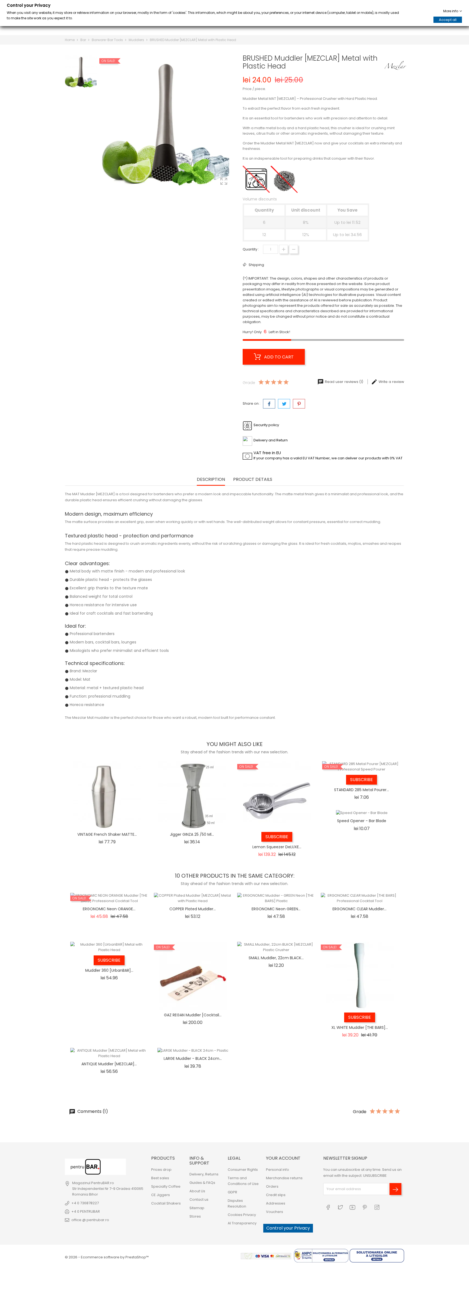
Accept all (448, 19)
